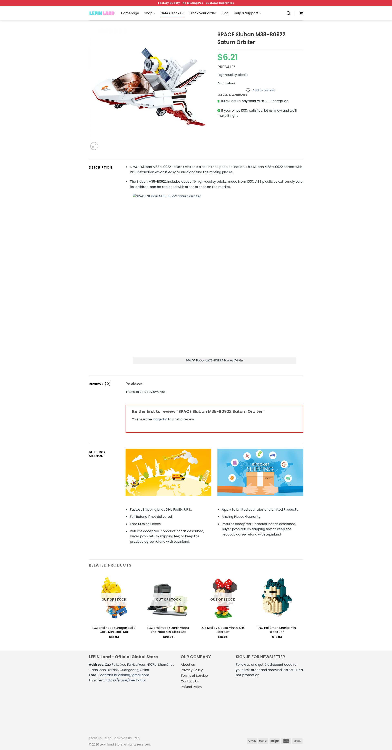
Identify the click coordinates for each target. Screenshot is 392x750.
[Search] (289, 13)
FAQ (137, 738)
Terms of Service (194, 675)
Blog (225, 13)
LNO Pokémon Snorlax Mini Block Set (277, 630)
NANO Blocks (170, 13)
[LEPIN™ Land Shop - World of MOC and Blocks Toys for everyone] (102, 13)
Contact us (123, 738)
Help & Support (246, 13)
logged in (160, 419)
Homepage (130, 13)
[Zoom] (94, 146)
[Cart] (301, 13)
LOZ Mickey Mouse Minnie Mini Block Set (223, 630)
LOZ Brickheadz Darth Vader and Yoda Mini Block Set (168, 630)
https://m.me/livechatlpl (125, 680)
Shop (148, 13)
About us (188, 664)
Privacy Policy (192, 670)
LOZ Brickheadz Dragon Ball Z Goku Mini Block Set (114, 630)
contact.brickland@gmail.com (124, 675)
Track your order (202, 13)
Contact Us (190, 681)
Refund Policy (191, 686)
